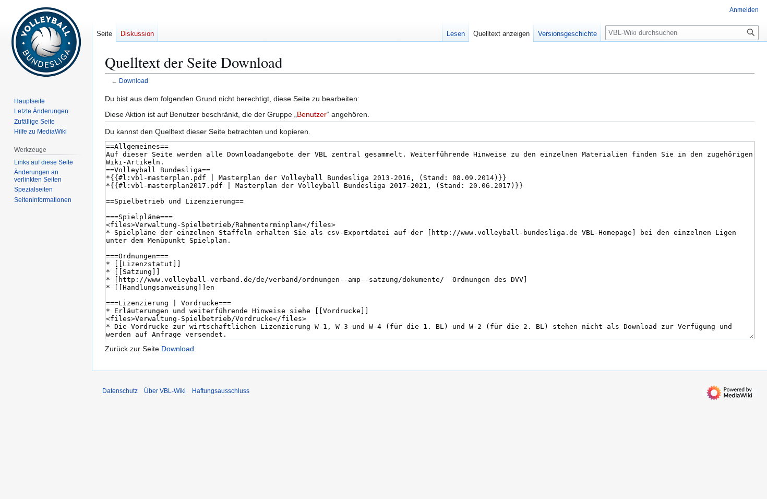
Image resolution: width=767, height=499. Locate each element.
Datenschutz (120, 391)
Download (133, 80)
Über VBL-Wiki (165, 391)
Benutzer (312, 114)
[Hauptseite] (46, 42)
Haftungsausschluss (220, 391)
